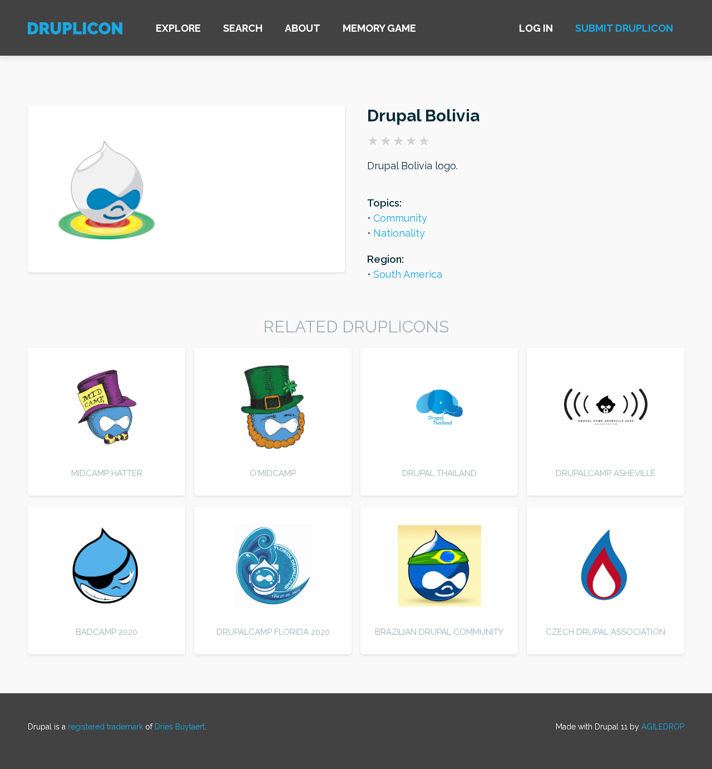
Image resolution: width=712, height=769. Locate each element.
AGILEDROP (662, 726)
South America (407, 274)
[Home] (75, 29)
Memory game (379, 28)
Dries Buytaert (180, 726)
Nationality (399, 233)
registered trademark (105, 726)
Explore (178, 28)
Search (243, 28)
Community (400, 218)
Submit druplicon (624, 28)
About (302, 28)
